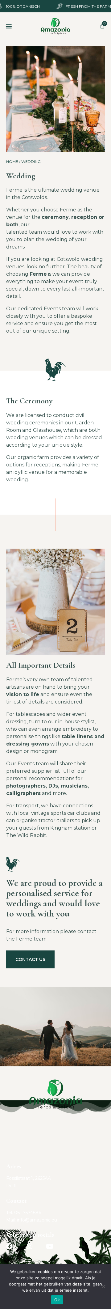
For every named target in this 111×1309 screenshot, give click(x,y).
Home (12, 161)
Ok (57, 1299)
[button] (9, 26)
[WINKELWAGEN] (102, 26)
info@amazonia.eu (37, 1220)
